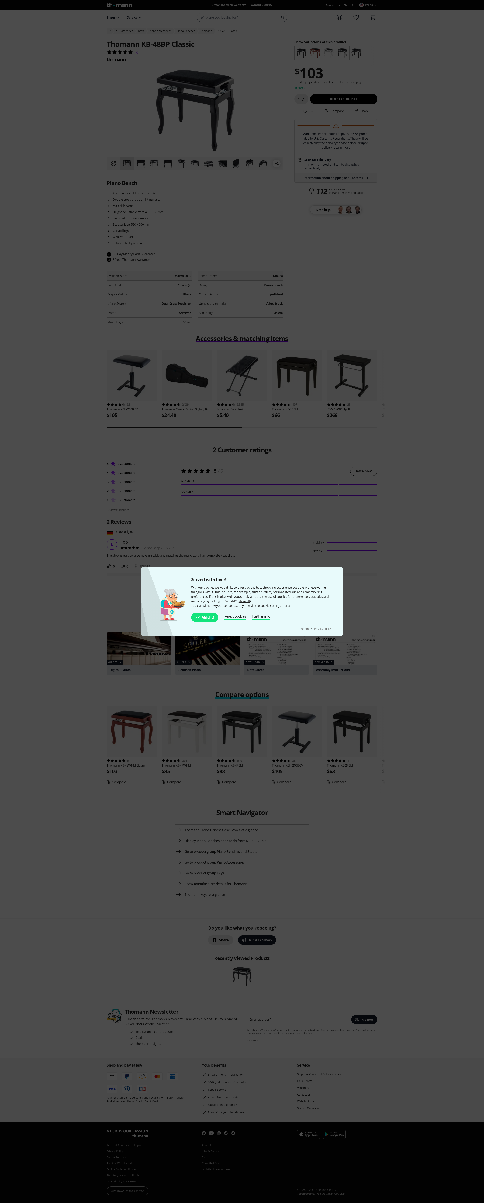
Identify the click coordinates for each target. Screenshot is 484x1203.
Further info (261, 616)
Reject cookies (235, 616)
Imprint (305, 629)
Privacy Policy (322, 629)
